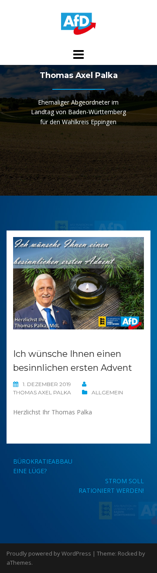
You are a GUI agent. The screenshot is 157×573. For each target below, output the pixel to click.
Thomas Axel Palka (42, 392)
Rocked (127, 553)
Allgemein (107, 392)
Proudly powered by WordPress (49, 553)
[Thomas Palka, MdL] (78, 23)
